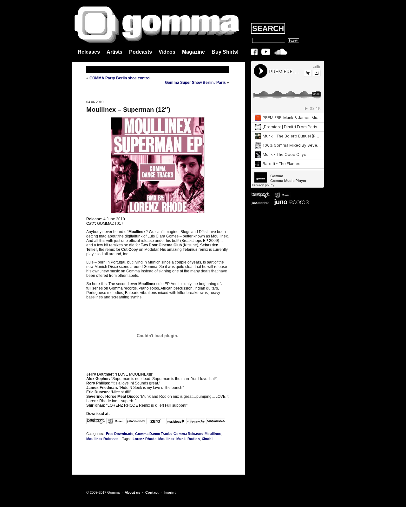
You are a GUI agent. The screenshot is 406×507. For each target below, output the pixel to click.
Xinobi (207, 439)
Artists (114, 52)
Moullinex (213, 434)
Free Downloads (119, 434)
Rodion (193, 439)
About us (132, 492)
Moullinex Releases (102, 439)
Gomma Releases (188, 434)
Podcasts (140, 52)
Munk (181, 439)
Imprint (170, 492)
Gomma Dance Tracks (153, 434)
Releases (89, 52)
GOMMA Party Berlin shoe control (119, 78)
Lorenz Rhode (144, 439)
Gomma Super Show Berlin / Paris (195, 82)
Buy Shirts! (225, 52)
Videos (167, 52)
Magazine (193, 52)
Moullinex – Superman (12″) (128, 109)
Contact (152, 492)
